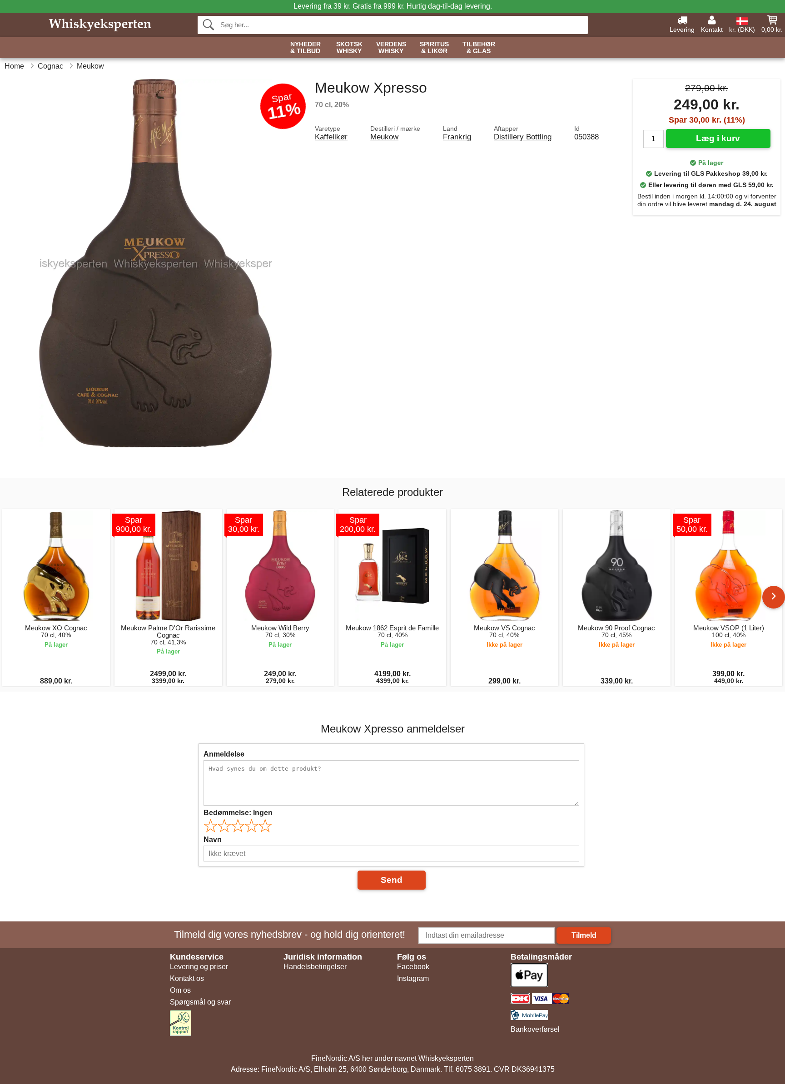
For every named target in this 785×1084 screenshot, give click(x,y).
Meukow (384, 136)
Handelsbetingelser (315, 966)
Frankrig (457, 136)
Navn (213, 839)
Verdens (391, 47)
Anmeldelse (224, 754)
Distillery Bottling (522, 136)
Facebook (413, 966)
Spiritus (434, 47)
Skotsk (349, 47)
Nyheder (305, 47)
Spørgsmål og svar (200, 1002)
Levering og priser (199, 966)
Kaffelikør (331, 136)
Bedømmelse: (238, 813)
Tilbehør (478, 47)
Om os (180, 990)
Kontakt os (187, 978)
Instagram (413, 978)
